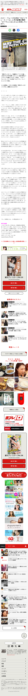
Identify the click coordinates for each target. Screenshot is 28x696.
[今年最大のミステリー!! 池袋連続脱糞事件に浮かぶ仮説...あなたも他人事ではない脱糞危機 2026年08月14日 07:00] (7, 399)
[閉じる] (26, 4)
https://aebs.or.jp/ (11, 654)
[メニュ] (25, 9)
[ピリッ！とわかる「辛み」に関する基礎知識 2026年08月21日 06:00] (21, 370)
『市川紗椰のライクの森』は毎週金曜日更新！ (14, 241)
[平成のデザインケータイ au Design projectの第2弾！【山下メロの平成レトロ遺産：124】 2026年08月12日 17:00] (21, 399)
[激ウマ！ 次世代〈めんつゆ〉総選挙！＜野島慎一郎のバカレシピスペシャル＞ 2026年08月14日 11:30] (21, 384)
